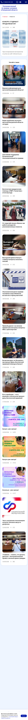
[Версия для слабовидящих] (20, 2)
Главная (5, 16)
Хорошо (24, 715)
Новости (12, 16)
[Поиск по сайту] (17, 2)
